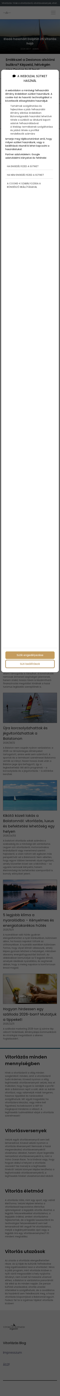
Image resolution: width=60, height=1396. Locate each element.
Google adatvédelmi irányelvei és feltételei (25, 156)
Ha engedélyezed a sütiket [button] (23, 166)
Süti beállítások (30, 664)
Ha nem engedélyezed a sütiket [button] (25, 175)
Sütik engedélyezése (30, 655)
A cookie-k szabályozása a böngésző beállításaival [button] (24, 185)
